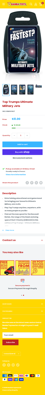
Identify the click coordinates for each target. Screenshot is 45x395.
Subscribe (10, 342)
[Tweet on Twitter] (36, 182)
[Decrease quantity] (14, 135)
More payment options (22, 158)
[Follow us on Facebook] (4, 365)
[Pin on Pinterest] (31, 182)
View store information (16, 174)
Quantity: (6, 135)
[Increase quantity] (27, 135)
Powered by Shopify (10, 390)
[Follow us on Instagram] (13, 365)
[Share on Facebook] (27, 182)
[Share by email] (41, 182)
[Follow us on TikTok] (17, 365)
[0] (40, 4)
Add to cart (22, 144)
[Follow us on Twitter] (8, 365)
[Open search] (31, 4)
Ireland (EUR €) (9, 354)
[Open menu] (3, 4)
